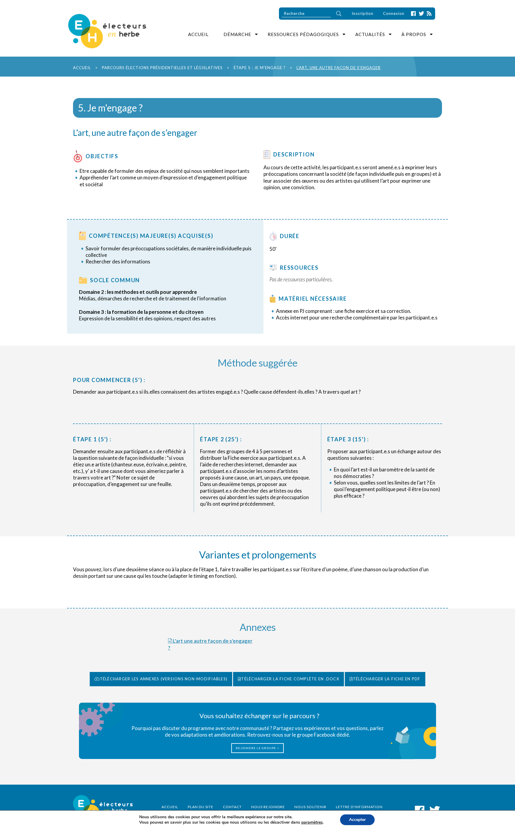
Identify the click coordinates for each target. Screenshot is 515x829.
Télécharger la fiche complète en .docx (290, 678)
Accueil (198, 34)
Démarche (237, 34)
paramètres (312, 822)
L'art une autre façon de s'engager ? (210, 644)
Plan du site (200, 807)
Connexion (393, 13)
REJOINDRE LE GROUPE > (257, 748)
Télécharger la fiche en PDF (387, 678)
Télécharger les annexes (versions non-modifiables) (164, 678)
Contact (232, 807)
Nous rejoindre (268, 807)
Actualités (370, 34)
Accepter (357, 819)
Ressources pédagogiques (303, 34)
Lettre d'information (359, 807)
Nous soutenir (310, 807)
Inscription (362, 13)
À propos (413, 34)
